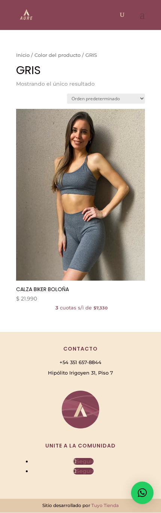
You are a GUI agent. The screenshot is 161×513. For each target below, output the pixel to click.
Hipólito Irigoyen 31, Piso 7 (80, 373)
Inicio (23, 55)
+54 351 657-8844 (80, 362)
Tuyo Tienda (105, 505)
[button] (142, 493)
